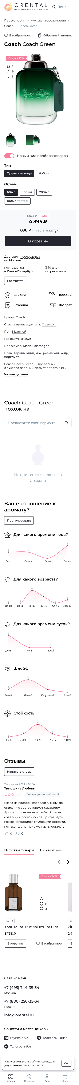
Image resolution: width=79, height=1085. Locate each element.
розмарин (51, 350)
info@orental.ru (19, 1015)
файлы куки (39, 1061)
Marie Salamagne (36, 343)
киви (30, 350)
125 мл (70, 917)
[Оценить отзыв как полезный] (6, 830)
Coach (20, 314)
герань (19, 350)
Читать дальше (16, 371)
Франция (49, 321)
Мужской (19, 328)
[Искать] (66, 419)
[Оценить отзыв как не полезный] (18, 830)
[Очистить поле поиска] (68, 6)
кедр (64, 350)
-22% (43, 212)
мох (39, 350)
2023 (27, 335)
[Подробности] (56, 227)
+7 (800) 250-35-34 (21, 1001)
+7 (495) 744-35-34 (21, 987)
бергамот (11, 354)
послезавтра (30, 253)
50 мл (10, 917)
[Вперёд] (68, 858)
